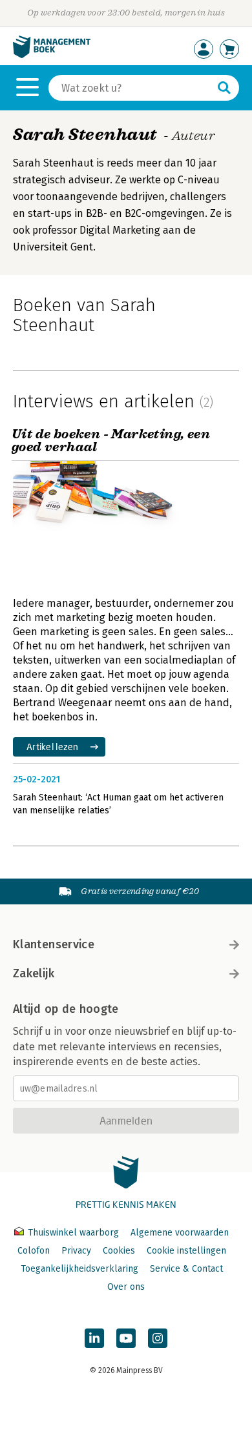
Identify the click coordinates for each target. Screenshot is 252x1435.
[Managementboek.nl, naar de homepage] (51, 55)
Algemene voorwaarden (180, 1232)
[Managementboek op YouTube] (126, 1338)
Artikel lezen (52, 746)
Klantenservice (53, 944)
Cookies (119, 1250)
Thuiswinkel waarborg (73, 1232)
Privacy (76, 1250)
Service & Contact (186, 1268)
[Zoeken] (224, 88)
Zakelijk (33, 973)
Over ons (126, 1286)
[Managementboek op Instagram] (157, 1338)
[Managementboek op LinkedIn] (94, 1338)
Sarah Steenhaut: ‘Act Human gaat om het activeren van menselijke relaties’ (118, 804)
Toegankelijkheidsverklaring (79, 1268)
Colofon (33, 1250)
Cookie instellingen (186, 1250)
